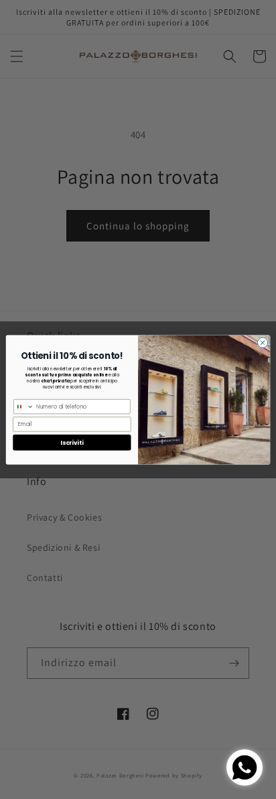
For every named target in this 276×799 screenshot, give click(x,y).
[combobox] (23, 406)
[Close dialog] (262, 342)
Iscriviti (72, 442)
